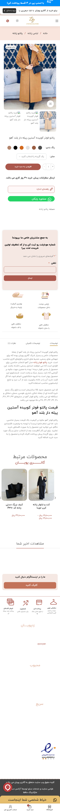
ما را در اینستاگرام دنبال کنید (30, 577)
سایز (52, 156)
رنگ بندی (50, 147)
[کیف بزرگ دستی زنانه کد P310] (14, 485)
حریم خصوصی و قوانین (46, 724)
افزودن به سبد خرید (23, 166)
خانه (45, 33)
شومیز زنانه (52, 676)
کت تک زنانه (51, 680)
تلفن (52, 263)
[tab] (54, 343)
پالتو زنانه (17, 33)
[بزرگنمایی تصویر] (50, 103)
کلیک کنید (31, 585)
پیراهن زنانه (51, 685)
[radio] (40, 148)
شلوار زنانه (52, 694)
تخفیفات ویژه (51, 719)
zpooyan (41, 644)
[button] (53, 77)
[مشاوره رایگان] (50, 199)
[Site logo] (32, 20)
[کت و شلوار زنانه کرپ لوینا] (41, 485)
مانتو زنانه (52, 690)
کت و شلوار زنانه (49, 671)
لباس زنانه (32, 33)
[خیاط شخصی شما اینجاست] (55, 800)
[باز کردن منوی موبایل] (57, 21)
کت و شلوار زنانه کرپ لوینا (41, 506)
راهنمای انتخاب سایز (47, 714)
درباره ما (53, 733)
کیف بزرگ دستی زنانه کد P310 (14, 506)
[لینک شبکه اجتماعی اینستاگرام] (17, 20)
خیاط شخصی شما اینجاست (27, 800)
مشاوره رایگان (39, 199)
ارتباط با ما (52, 728)
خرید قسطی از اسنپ (47, 710)
